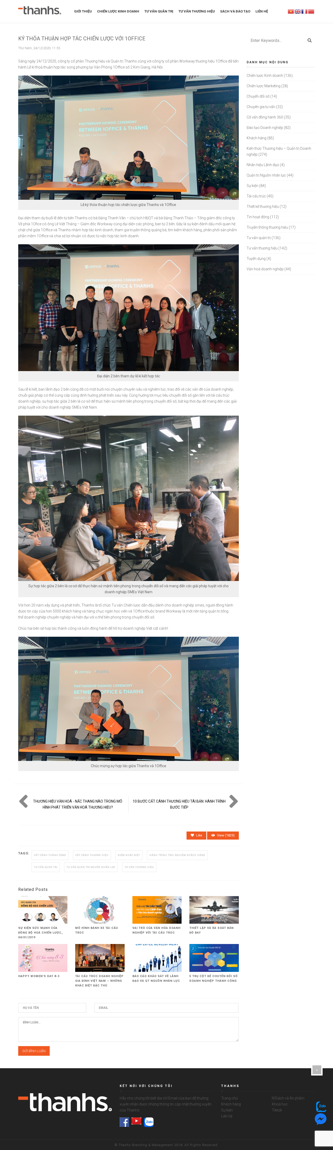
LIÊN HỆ (261, 11)
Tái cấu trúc (256, 196)
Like (199, 835)
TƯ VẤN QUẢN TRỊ (158, 11)
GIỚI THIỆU (83, 11)
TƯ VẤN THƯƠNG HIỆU (196, 11)
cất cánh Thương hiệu (91, 855)
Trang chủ (229, 1098)
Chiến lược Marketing (263, 86)
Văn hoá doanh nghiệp (265, 269)
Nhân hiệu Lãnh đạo (263, 165)
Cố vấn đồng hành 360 (265, 117)
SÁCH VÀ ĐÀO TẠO (235, 11)
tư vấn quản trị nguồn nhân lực (91, 867)
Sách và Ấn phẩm (288, 1098)
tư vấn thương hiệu (139, 867)
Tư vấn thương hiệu (262, 248)
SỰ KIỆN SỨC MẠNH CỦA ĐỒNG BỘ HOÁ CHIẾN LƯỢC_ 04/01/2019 (40, 932)
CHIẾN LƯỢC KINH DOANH (118, 11)
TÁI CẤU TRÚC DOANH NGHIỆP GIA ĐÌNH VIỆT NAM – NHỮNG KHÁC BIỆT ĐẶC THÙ (99, 980)
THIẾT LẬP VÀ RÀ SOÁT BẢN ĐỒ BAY (211, 930)
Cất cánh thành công (50, 855)
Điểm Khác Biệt (129, 855)
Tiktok (277, 1110)
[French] (304, 11)
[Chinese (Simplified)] (311, 11)
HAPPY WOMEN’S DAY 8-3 (39, 976)
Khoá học (280, 1104)
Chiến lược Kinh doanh (265, 75)
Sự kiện (252, 186)
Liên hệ (226, 1116)
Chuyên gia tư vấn (261, 107)
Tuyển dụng (256, 259)
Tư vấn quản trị (259, 238)
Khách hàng (256, 138)
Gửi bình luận (34, 1051)
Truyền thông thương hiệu (267, 227)
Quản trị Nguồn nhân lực (266, 175)
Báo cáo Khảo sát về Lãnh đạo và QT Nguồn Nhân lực (156, 978)
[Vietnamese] (291, 11)
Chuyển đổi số (258, 96)
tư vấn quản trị (45, 867)
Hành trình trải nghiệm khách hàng (177, 855)
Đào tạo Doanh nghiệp (265, 128)
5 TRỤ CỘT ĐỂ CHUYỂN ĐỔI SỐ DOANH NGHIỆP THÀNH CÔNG (213, 978)
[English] (297, 11)
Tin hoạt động (258, 217)
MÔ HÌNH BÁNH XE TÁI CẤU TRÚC (96, 930)
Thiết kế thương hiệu (263, 206)
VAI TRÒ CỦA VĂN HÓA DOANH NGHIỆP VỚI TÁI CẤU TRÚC (156, 930)
